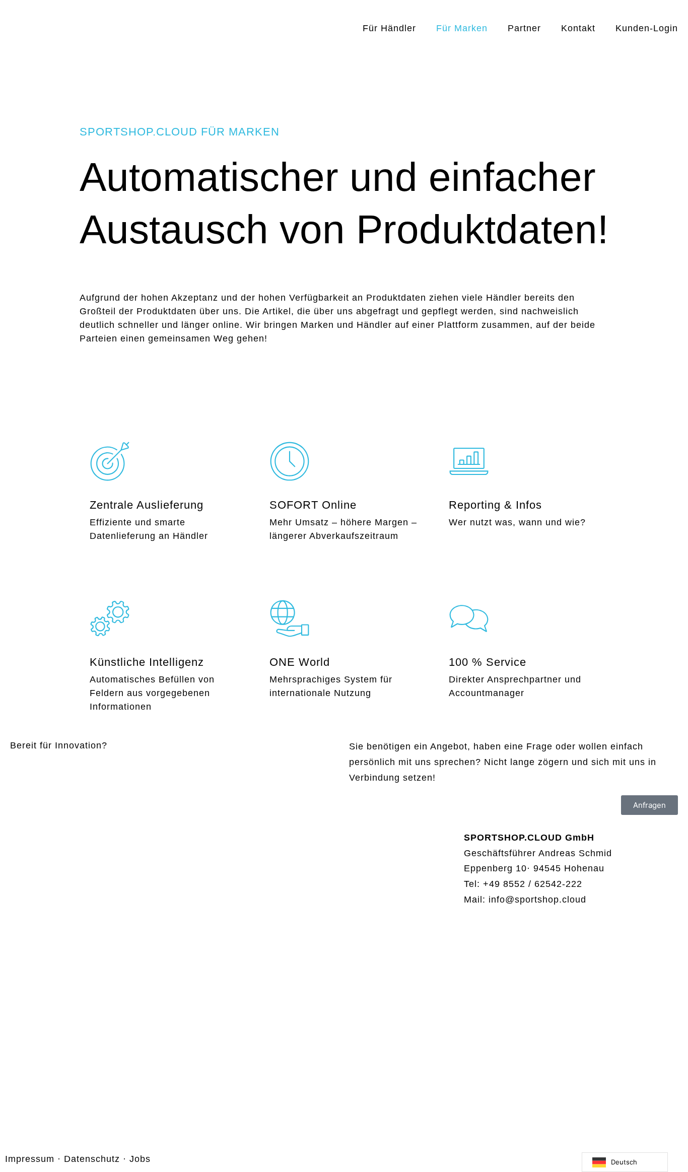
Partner (524, 28)
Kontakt (578, 28)
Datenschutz (92, 1159)
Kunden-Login (646, 28)
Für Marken (462, 28)
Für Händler (389, 28)
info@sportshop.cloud (537, 899)
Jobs (140, 1159)
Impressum (29, 1159)
